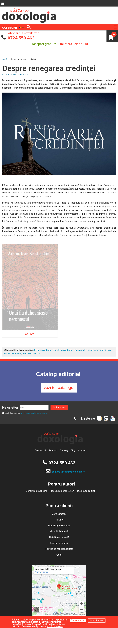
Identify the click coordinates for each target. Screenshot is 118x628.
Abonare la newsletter (23, 33)
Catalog (64, 450)
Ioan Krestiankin (31, 353)
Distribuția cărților (86, 491)
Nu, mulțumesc (96, 620)
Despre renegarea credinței (23, 59)
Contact (82, 450)
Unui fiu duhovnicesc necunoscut (30, 331)
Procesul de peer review (62, 491)
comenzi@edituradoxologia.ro (68, 472)
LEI (32, 341)
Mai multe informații (55, 627)
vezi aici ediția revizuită (30, 336)
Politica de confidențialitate (59, 549)
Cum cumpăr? (59, 514)
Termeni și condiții (59, 543)
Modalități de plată (59, 531)
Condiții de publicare (36, 491)
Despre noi (40, 450)
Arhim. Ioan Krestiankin (15, 74)
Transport (59, 519)
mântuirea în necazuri (84, 349)
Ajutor (59, 555)
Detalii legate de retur (59, 525)
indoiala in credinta (62, 349)
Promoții (53, 450)
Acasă (4, 59)
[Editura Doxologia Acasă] (29, 14)
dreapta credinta (42, 349)
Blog (73, 450)
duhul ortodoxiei (12, 353)
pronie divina (104, 349)
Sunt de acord (78, 620)
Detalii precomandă (59, 537)
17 (28, 341)
